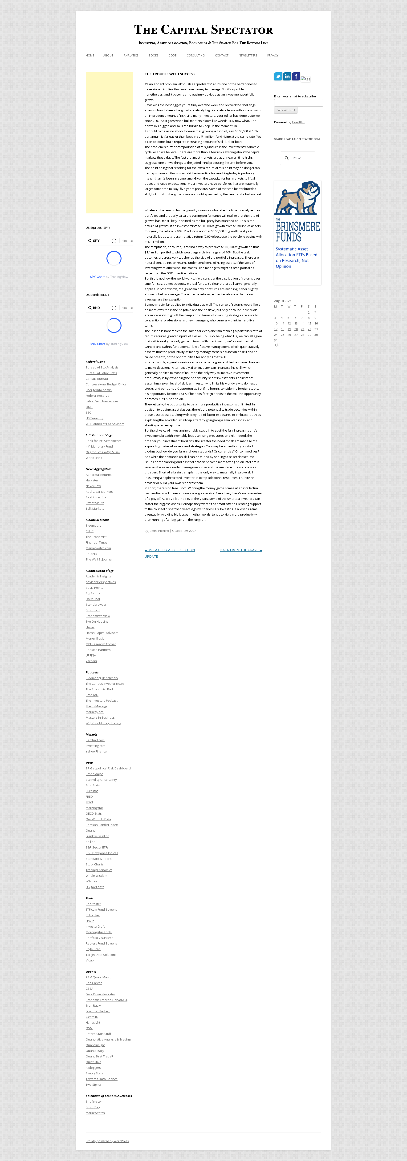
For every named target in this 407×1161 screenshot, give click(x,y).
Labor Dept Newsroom (102, 401)
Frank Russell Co (97, 836)
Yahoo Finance (96, 751)
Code (172, 55)
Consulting (196, 55)
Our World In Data (98, 819)
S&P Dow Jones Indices (102, 853)
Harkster (92, 480)
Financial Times (96, 542)
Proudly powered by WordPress (107, 1141)
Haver (90, 627)
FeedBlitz (298, 122)
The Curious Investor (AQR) (105, 683)
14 (302, 323)
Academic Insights (98, 576)
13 (296, 323)
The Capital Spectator (203, 28)
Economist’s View (98, 616)
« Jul (277, 344)
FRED (89, 796)
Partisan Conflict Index (102, 825)
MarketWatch (95, 1113)
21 (302, 329)
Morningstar (94, 808)
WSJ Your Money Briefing (103, 723)
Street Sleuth (95, 503)
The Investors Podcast (102, 700)
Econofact (93, 610)
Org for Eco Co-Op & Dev (103, 452)
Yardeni (91, 661)
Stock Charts (95, 864)
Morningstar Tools (99, 932)
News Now (93, 486)
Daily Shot (93, 599)
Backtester (93, 904)
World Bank (94, 458)
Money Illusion (96, 638)
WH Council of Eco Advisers (105, 424)
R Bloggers (94, 1067)
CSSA (89, 988)
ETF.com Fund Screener (102, 909)
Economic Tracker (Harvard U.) (107, 1000)
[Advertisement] (109, 142)
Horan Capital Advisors (102, 633)
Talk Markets (95, 508)
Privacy (272, 55)
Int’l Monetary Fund (99, 446)
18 (282, 329)
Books (153, 55)
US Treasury (94, 418)
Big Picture (93, 593)
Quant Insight (95, 1045)
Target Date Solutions (101, 955)
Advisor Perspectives (101, 582)
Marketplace (95, 712)
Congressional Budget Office (106, 384)
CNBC (90, 531)
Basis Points (94, 587)
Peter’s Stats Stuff (98, 1034)
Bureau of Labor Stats (101, 373)
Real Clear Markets (99, 491)
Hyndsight (93, 1022)
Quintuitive (93, 1062)
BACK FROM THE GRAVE (241, 550)
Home (90, 55)
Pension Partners (98, 650)
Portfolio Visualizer (99, 938)
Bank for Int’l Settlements (103, 441)
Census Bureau (97, 378)
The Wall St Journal (99, 559)
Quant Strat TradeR (100, 1056)
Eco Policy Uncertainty (101, 779)
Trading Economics (99, 870)
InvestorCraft (95, 926)
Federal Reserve (97, 395)
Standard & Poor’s (99, 859)
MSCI (89, 802)
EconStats (93, 785)
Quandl (91, 830)
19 (289, 329)
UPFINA (91, 655)
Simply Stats (95, 1073)
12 (289, 323)
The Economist (96, 537)
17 (275, 329)
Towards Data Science (102, 1079)
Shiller (90, 842)
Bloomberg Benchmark (102, 678)
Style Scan (93, 949)
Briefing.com (94, 1101)
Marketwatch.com (98, 548)
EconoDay (93, 1107)
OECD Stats (94, 813)
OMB (89, 407)
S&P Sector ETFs (97, 847)
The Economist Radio (100, 689)
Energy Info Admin (99, 390)
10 (275, 323)
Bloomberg (93, 525)
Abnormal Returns (99, 474)
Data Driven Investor (100, 994)
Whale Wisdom (96, 875)
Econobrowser (96, 604)
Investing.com (95, 746)
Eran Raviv (94, 1005)
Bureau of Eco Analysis (102, 367)
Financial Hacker (98, 1011)
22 (309, 329)
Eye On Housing (97, 621)
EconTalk (92, 695)
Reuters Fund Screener (102, 943)
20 (296, 329)
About (108, 55)
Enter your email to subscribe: (295, 96)
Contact (221, 55)
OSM (89, 1028)
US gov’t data (95, 887)
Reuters (91, 554)
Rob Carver (94, 983)
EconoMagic (94, 774)
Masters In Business (100, 717)
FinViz (90, 921)
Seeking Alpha (96, 497)
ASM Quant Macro (98, 977)
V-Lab (90, 960)
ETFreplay (93, 915)
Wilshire (91, 881)
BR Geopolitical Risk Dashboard (108, 768)
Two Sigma (93, 1084)
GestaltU (92, 1017)
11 (282, 323)
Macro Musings (96, 706)
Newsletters (248, 55)
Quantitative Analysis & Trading (108, 1039)
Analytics (131, 55)
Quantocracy (95, 1051)
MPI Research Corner (101, 644)
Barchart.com (95, 740)
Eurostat (92, 791)
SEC (88, 412)
